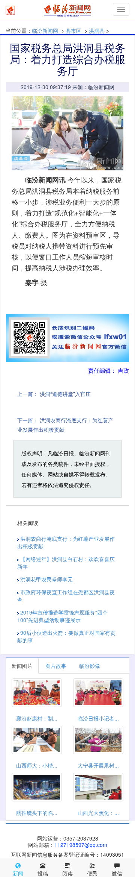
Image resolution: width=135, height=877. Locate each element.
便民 (92, 873)
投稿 (43, 873)
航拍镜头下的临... (36, 812)
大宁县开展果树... (98, 765)
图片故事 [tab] (55, 665)
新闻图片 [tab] (22, 665)
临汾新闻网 (45, 30)
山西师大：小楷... (36, 765)
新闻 (18, 873)
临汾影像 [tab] (89, 665)
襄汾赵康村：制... (36, 718)
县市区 (73, 30)
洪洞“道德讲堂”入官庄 (65, 394)
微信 (117, 873)
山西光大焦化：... (98, 812)
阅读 (67, 873)
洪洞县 (97, 30)
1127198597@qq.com (80, 844)
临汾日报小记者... (98, 718)
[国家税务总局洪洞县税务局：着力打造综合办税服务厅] (67, 133)
